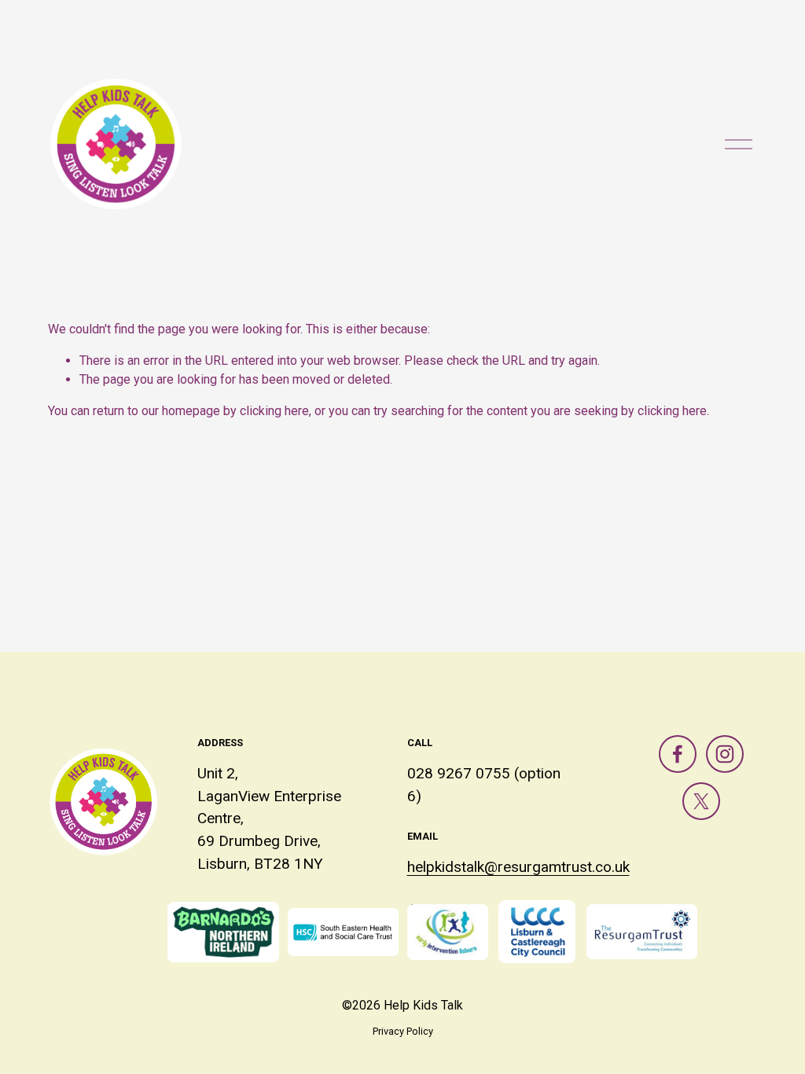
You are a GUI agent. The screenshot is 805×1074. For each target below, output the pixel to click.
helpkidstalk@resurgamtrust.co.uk (518, 867)
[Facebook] (678, 754)
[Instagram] (725, 754)
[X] (701, 801)
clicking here (274, 410)
